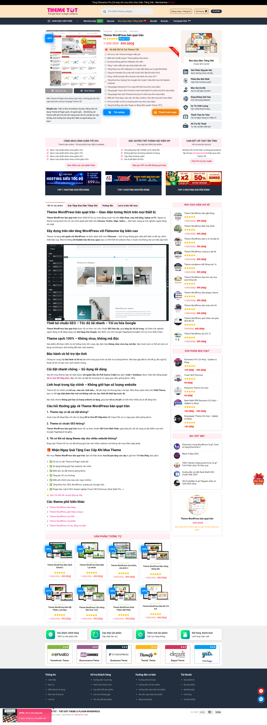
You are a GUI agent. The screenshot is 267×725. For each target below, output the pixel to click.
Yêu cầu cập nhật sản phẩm (150, 694)
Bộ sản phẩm (189, 685)
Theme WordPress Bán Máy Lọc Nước (92, 566)
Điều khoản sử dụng (56, 689)
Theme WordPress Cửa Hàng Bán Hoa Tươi (91, 608)
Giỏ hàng (187, 694)
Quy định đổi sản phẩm (103, 689)
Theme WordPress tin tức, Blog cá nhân (68, 525)
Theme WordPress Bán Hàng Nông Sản (155, 567)
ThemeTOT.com (81, 715)
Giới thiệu (52, 680)
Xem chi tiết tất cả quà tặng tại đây (66, 495)
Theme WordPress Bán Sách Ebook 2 (59, 566)
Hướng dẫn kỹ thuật (147, 680)
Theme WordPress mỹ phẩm (63, 521)
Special (110, 21)
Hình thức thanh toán (102, 685)
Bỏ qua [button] (171, 2)
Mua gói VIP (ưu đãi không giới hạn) (149, 165)
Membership (90, 21)
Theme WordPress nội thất (62, 516)
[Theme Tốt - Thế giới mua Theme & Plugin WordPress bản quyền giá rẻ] (66, 11)
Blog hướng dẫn (145, 699)
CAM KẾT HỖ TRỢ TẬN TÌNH (201, 140)
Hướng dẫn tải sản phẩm (149, 685)
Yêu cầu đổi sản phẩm (102, 699)
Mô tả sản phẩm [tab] (55, 205)
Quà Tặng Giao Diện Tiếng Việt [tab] (82, 205)
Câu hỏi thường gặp (101, 694)
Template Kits (180, 21)
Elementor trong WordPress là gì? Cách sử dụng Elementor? (200, 445)
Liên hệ (51, 699)
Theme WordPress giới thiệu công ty (66, 512)
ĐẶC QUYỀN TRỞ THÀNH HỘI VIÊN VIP (149, 140)
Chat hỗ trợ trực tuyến (201, 161)
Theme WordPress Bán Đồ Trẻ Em (156, 607)
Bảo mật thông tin (56, 694)
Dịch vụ (51, 685)
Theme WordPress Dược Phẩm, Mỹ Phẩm (123, 608)
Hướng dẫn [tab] (107, 205)
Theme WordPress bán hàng (63, 507)
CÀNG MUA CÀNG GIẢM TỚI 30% (81, 140)
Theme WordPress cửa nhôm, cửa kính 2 (124, 566)
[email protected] (200, 153)
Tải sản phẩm (189, 699)
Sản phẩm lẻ (189, 680)
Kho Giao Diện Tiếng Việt (130, 21)
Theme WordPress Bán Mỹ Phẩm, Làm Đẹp (59, 608)
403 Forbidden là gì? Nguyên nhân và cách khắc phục (199, 482)
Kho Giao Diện (121, 31)
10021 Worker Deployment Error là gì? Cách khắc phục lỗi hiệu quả (199, 464)
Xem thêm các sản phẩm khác (81, 165)
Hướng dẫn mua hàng (102, 680)
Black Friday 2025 (190, 454)
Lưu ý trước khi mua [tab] (128, 205)
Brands (164, 21)
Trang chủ (107, 31)
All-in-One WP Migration (58, 378)
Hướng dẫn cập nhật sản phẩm (152, 689)
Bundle (153, 21)
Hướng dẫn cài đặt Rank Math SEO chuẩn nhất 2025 (198, 473)
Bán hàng (134, 31)
